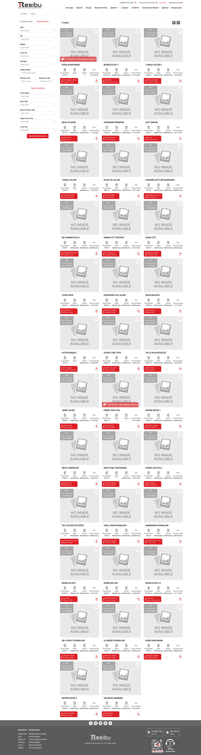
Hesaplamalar (176, 8)
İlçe (21, 36)
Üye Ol (20, 745)
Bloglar (89, 8)
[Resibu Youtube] (105, 723)
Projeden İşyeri (43, 21)
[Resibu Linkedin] (100, 723)
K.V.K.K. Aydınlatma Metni (38, 739)
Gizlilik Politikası (34, 742)
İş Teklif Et (135, 8)
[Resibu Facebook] (95, 723)
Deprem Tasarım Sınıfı (27, 110)
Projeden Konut (26, 21)
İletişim (20, 748)
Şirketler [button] (113, 8)
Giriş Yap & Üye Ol (175, 2)
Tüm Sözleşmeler (35, 748)
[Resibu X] (110, 723)
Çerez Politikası (34, 737)
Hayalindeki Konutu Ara (37, 136)
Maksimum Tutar (44, 78)
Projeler (33, 14)
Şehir (22, 27)
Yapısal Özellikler (38, 88)
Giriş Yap (21, 742)
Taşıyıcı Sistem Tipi (26, 118)
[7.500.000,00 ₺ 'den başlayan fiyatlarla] (121, 390)
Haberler (79, 8)
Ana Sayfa (69, 8)
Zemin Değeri (24, 93)
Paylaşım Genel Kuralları (37, 734)
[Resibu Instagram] (91, 723)
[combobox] (37, 31)
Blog (19, 737)
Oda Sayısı (23, 61)
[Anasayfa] (29, 5)
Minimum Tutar (25, 78)
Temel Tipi (23, 127)
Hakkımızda (22, 734)
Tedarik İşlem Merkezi (150, 8)
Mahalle (22, 44)
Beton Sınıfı (24, 101)
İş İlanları (125, 8)
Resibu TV (22, 739)
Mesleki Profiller (101, 8)
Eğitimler (165, 8)
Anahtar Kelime (25, 70)
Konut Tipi (23, 53)
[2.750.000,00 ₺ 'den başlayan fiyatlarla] (79, 45)
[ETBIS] (157, 746)
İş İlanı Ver (162, 2)
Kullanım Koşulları (35, 745)
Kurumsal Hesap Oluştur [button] (147, 2)
